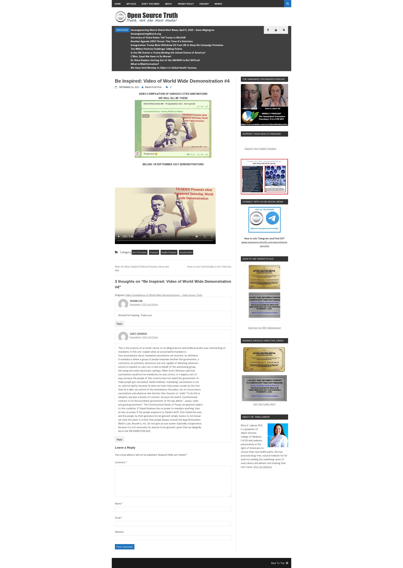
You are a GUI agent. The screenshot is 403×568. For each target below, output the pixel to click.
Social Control (186, 252)
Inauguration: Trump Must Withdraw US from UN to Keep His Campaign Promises (177, 45)
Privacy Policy (186, 3)
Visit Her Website (262, 467)
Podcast (204, 3)
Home (118, 3)
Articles (131, 3)
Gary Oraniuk (138, 333)
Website (119, 532)
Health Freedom (169, 252)
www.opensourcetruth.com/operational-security (264, 244)
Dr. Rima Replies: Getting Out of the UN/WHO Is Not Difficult (165, 60)
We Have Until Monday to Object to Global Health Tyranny (163, 68)
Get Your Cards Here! (264, 404)
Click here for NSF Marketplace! (264, 328)
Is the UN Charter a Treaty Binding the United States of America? (168, 52)
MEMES (218, 3)
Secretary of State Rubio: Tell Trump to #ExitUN (158, 37)
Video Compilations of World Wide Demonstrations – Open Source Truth (163, 295)
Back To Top (277, 563)
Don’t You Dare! (150, 3)
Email (118, 518)
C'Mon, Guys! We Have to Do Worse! (151, 56)
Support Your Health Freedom (260, 148)
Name (119, 503)
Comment (121, 462)
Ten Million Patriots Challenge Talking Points (156, 49)
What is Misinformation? (145, 64)
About (168, 3)
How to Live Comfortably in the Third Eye (209, 266)
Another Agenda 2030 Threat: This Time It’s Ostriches (162, 41)
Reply (119, 324)
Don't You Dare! (139, 252)
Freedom (154, 252)
